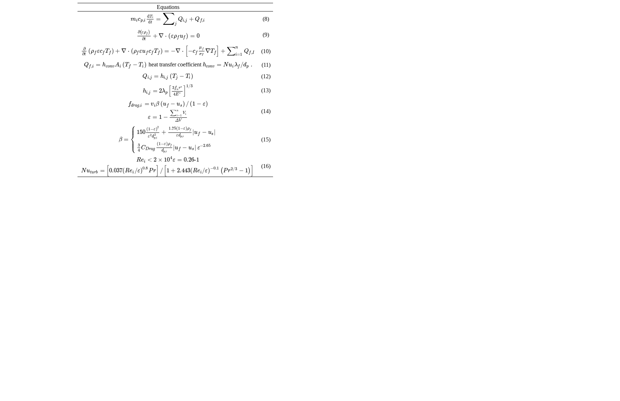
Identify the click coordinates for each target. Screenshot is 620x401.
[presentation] (168, 19)
